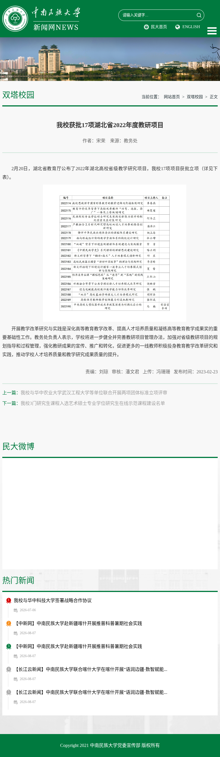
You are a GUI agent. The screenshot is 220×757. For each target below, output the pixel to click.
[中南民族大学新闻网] (41, 9)
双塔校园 (195, 97)
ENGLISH (191, 27)
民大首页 (159, 27)
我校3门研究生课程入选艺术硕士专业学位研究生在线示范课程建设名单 (93, 403)
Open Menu (212, 30)
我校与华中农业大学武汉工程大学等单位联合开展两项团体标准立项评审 (94, 392)
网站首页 (172, 97)
